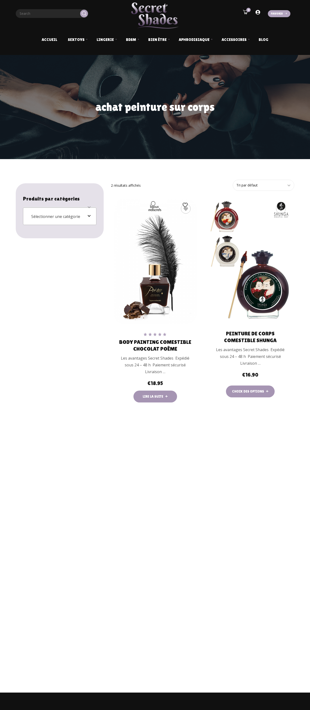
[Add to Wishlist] (185, 208)
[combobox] (59, 216)
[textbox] (59, 216)
